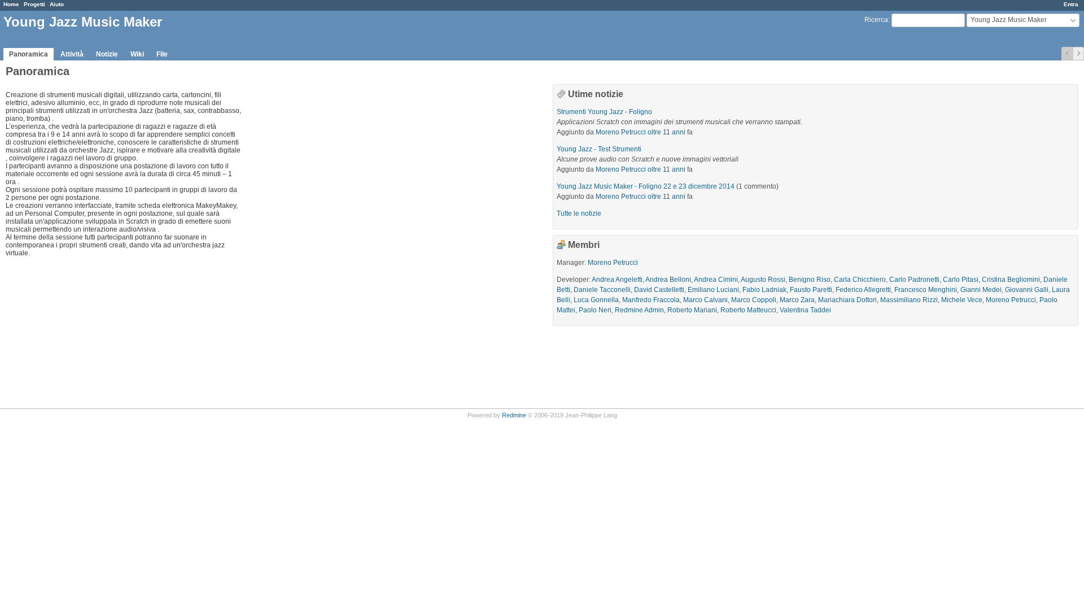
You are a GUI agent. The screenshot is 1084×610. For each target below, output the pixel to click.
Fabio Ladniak (764, 290)
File (162, 54)
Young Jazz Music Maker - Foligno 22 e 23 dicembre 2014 (646, 186)
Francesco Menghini (925, 290)
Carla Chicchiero (860, 280)
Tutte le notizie (579, 213)
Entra (1071, 4)
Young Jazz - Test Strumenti (599, 149)
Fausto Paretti (811, 290)
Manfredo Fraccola (651, 300)
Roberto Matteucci (748, 310)
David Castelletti (659, 290)
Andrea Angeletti (617, 280)
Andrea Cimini (716, 280)
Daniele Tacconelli (602, 290)
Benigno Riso (810, 280)
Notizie (107, 54)
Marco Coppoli (753, 300)
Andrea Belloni (668, 280)
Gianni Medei (981, 290)
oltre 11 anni (666, 132)
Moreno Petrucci (621, 132)
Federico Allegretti (863, 290)
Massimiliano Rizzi (909, 300)
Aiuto (57, 4)
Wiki (137, 54)
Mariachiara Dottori (847, 300)
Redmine (514, 415)
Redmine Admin (639, 310)
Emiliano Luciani (713, 290)
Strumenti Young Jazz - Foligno (604, 112)
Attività (72, 54)
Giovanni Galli (1026, 290)
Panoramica (28, 54)
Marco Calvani (705, 300)
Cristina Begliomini (1011, 280)
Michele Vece (961, 300)
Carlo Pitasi (960, 280)
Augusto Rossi (763, 280)
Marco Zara (797, 300)
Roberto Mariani (692, 310)
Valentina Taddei (805, 310)
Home (11, 4)
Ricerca (876, 20)
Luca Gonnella (596, 300)
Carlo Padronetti (914, 280)
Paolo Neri (595, 310)
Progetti (34, 4)
